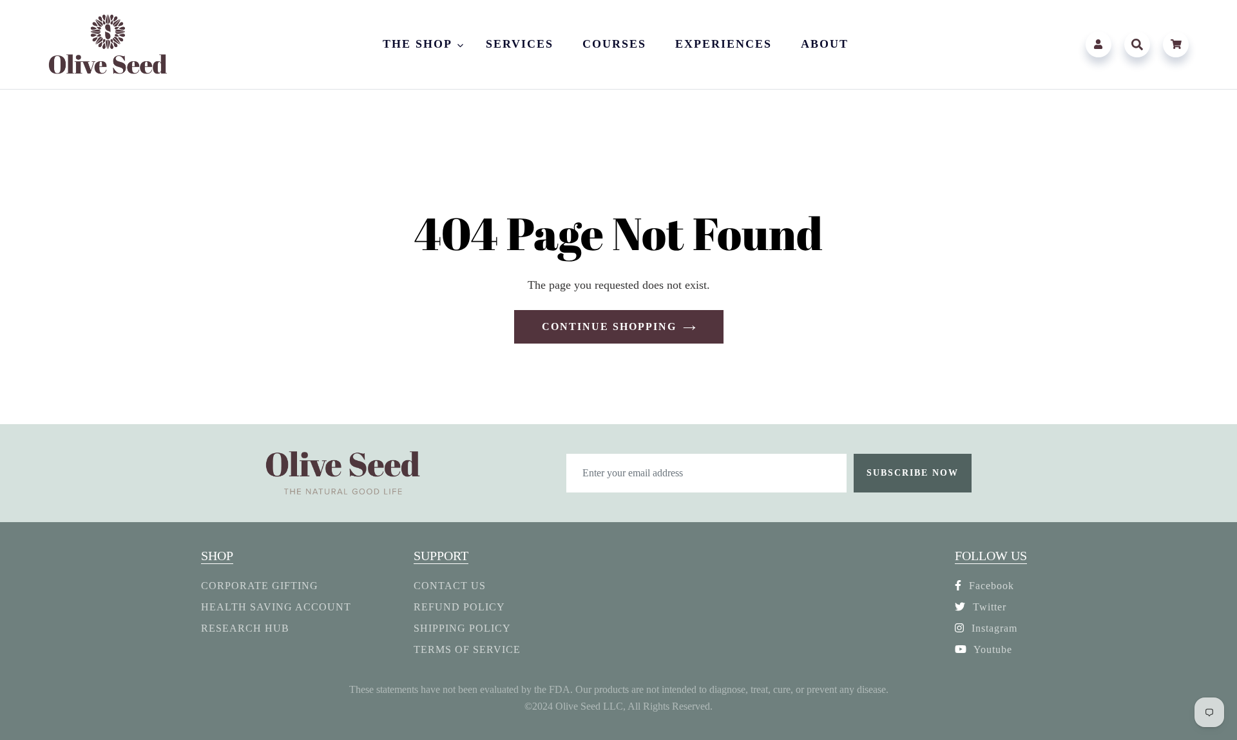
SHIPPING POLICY (462, 628)
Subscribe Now (913, 473)
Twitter (988, 606)
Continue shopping (609, 326)
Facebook (990, 585)
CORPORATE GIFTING (259, 585)
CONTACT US (450, 585)
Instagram (992, 628)
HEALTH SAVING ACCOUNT (276, 606)
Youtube (991, 649)
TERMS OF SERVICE (467, 649)
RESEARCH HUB (245, 628)
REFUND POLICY (459, 606)
